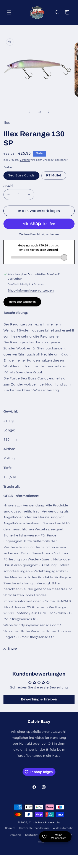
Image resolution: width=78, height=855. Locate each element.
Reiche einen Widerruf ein (22, 302)
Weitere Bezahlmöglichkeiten (39, 234)
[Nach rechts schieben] (49, 111)
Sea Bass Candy (21, 175)
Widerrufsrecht (63, 828)
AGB (41, 842)
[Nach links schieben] (29, 111)
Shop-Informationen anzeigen (31, 290)
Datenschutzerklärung (34, 828)
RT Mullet (53, 175)
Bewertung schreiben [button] (39, 699)
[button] (9, 12)
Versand (25, 160)
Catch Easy (36, 822)
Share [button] (12, 648)
